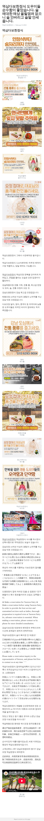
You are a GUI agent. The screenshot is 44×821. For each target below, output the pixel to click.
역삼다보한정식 (9, 274)
